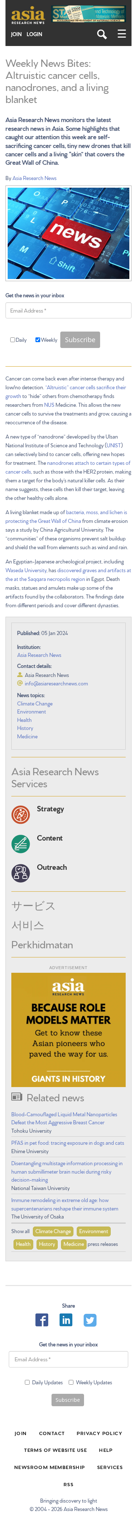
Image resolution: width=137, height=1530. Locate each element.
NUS (49, 404)
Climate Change (35, 703)
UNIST (114, 445)
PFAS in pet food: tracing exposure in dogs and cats (67, 1142)
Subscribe (80, 339)
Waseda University (25, 570)
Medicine (27, 736)
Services (110, 1467)
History (25, 727)
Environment (31, 711)
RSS (68, 1484)
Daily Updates (47, 1382)
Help (106, 1450)
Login (34, 34)
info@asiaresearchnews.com (56, 683)
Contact (52, 1433)
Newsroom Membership (49, 1467)
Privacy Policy (99, 1433)
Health (24, 719)
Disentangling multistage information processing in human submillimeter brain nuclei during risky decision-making (67, 1171)
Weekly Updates (94, 1382)
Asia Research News (34, 178)
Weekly (49, 339)
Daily (21, 339)
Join (16, 34)
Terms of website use (55, 1450)
